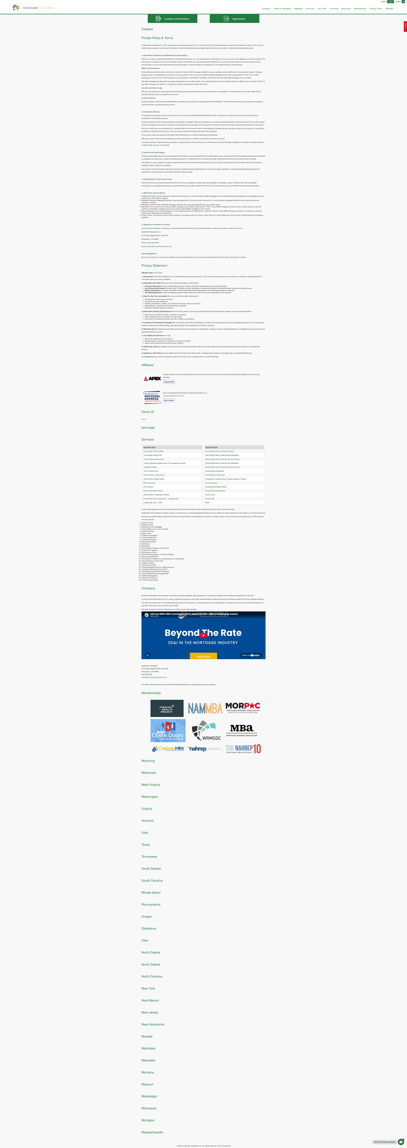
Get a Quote (169, 400)
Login (390, 1)
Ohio (144, 940)
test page (148, 427)
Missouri (147, 1084)
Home (383, 1)
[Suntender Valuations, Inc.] (32, 4)
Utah (144, 832)
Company (266, 8)
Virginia (146, 808)
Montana (147, 1072)
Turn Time (321, 8)
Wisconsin (148, 772)
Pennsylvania (150, 904)
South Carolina (152, 880)
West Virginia (150, 784)
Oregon (146, 916)
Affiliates (389, 8)
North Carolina (151, 976)
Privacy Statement (154, 265)
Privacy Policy (376, 8)
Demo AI (147, 411)
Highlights (298, 8)
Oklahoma (148, 928)
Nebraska (148, 1048)
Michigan (147, 1120)
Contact (398, 1)
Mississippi (149, 1096)
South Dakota (151, 868)
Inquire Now (169, 382)
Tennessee (149, 856)
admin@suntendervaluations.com (159, 246)
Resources (346, 8)
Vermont (147, 820)
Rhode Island (150, 892)
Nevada (147, 1036)
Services (310, 8)
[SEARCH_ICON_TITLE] (403, 1)
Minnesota (148, 1108)
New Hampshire (152, 1024)
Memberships (360, 8)
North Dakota (150, 952)
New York (148, 988)
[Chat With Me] (401, 1142)
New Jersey (149, 1012)
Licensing (333, 8)
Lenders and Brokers (176, 18)
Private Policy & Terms (157, 37)
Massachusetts (152, 1132)
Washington (149, 796)
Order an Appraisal (282, 8)
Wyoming (148, 760)
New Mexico (150, 1000)
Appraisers (238, 18)
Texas (145, 844)
